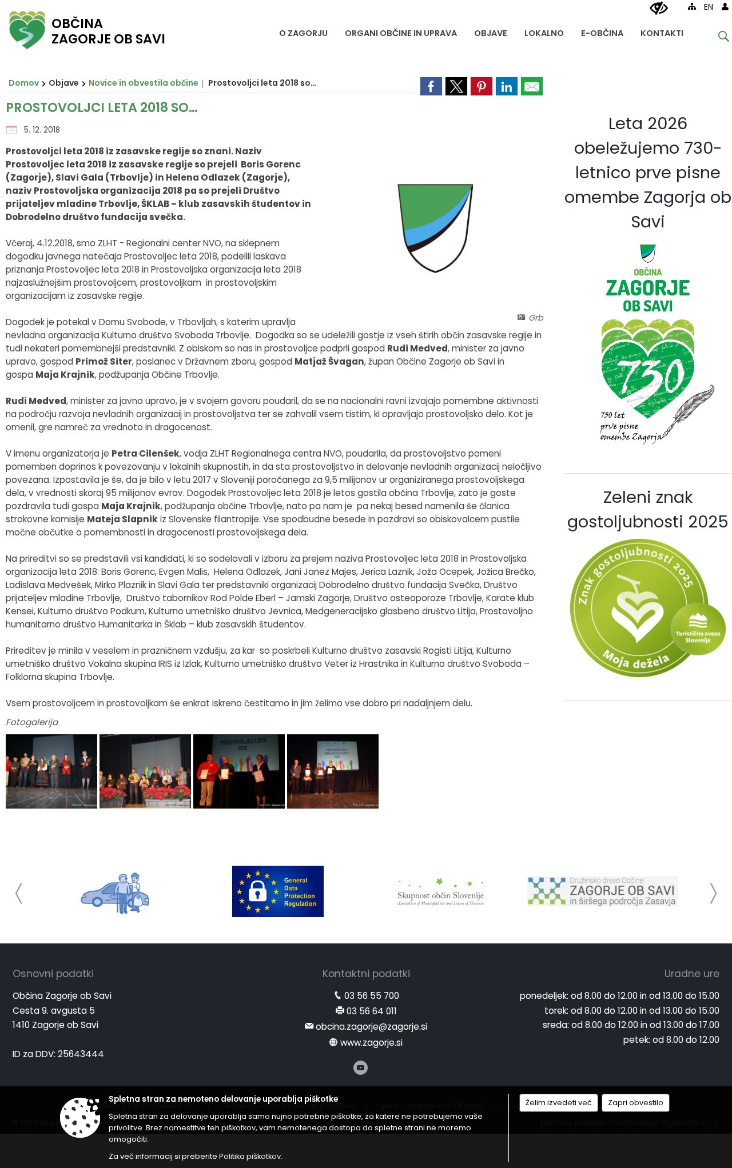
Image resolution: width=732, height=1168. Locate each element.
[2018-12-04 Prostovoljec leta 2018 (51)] (240, 771)
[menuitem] (303, 30)
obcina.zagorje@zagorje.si (371, 1027)
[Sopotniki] (115, 891)
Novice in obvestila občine (143, 83)
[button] (19, 893)
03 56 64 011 (372, 1011)
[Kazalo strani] (692, 6)
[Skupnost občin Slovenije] (440, 891)
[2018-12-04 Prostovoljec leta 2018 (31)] (53, 771)
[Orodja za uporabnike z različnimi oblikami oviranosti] (659, 8)
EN (708, 7)
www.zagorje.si (371, 1043)
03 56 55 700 (371, 996)
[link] (431, 86)
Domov (24, 83)
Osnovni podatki (53, 974)
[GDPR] (277, 891)
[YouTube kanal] (360, 1068)
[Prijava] (725, 6)
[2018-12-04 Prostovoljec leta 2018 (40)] (146, 771)
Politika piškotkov (250, 1156)
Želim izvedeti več (559, 1102)
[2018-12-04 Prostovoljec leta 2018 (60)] (333, 771)
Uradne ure (692, 974)
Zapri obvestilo (635, 1102)
